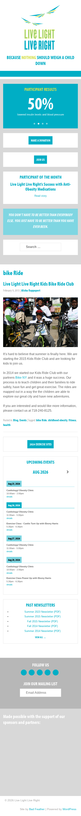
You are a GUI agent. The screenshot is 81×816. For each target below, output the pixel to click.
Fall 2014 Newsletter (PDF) (42, 626)
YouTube (48, 672)
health (6, 425)
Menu (40, 74)
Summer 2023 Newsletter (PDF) (42, 611)
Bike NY (21, 377)
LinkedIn (40, 672)
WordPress (69, 809)
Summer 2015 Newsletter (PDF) (42, 616)
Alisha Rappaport (30, 290)
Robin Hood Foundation (18, 732)
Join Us (40, 160)
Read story (40, 195)
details (9, 496)
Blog (15, 420)
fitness (72, 420)
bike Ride (41, 420)
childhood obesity (57, 420)
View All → (40, 637)
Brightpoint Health (18, 770)
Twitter (32, 672)
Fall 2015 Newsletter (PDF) (42, 621)
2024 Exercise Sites (41, 444)
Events (23, 420)
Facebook (24, 672)
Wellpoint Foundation (46, 751)
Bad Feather (37, 809)
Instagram (56, 672)
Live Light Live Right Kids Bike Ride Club (38, 284)
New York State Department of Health (15, 751)
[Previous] (13, 472)
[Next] (68, 472)
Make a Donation (40, 140)
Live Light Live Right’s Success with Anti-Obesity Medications (40, 186)
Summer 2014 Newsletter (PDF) (42, 631)
